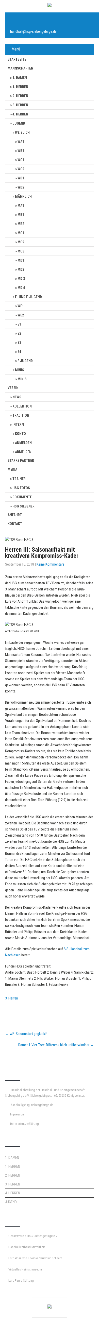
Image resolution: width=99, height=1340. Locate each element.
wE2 (21, 315)
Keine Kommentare (50, 564)
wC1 (21, 160)
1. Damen (19, 78)
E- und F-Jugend (28, 297)
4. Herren (20, 114)
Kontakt (15, 524)
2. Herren (20, 96)
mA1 (21, 205)
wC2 (21, 169)
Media (12, 469)
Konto (20, 434)
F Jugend (25, 361)
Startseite (17, 59)
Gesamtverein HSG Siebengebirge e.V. (33, 1236)
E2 (19, 333)
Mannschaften (20, 68)
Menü (15, 49)
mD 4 (21, 288)
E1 (19, 324)
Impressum (17, 1114)
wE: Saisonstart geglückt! (26, 1033)
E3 (19, 343)
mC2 (21, 242)
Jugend (18, 123)
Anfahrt (15, 515)
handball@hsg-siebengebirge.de (33, 31)
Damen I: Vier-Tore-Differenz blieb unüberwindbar (56, 1045)
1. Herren (20, 87)
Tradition (20, 415)
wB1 (21, 151)
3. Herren (20, 105)
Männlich (23, 196)
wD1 (21, 178)
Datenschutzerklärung (24, 1124)
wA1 (21, 142)
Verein (13, 388)
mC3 (21, 251)
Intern (18, 424)
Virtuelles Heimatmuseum (25, 1269)
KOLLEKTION (22, 406)
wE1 (21, 306)
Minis (19, 370)
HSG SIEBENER (23, 506)
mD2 (21, 269)
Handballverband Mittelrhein (26, 1247)
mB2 (21, 224)
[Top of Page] (84, 1329)
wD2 (21, 187)
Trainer (19, 479)
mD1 (21, 260)
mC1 (21, 233)
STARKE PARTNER (21, 461)
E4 (19, 352)
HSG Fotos (21, 488)
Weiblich (22, 132)
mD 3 (21, 279)
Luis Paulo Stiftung (21, 1280)
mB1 (21, 215)
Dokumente (22, 497)
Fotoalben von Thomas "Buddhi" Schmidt (35, 1258)
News (16, 397)
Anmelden (23, 443)
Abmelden (23, 452)
